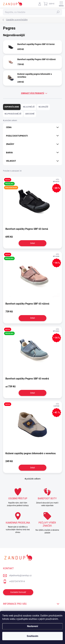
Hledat (58, 12)
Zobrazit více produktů (32, 93)
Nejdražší (43, 107)
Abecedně (29, 114)
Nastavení (32, 626)
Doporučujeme (12, 107)
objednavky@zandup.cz (20, 575)
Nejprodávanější (13, 114)
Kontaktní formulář (18, 592)
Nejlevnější (29, 107)
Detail (32, 243)
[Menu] (61, 4)
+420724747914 (17, 581)
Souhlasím (32, 636)
